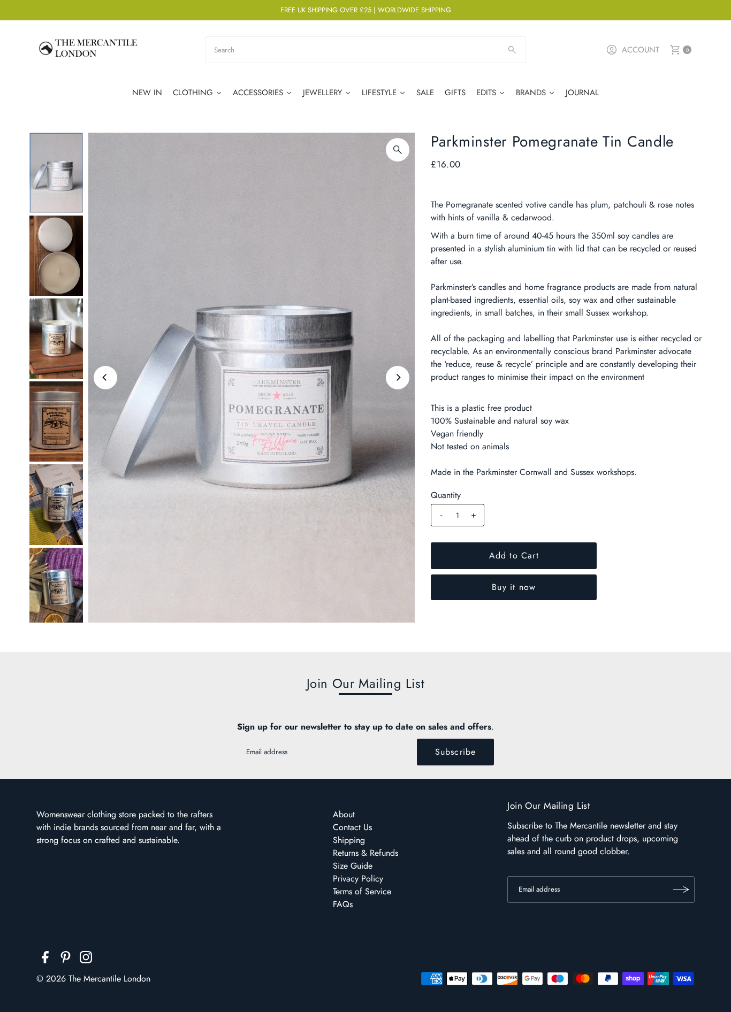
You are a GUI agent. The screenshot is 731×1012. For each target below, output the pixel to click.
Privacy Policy (358, 878)
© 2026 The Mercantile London (93, 978)
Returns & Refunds (365, 853)
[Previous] (105, 377)
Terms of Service (362, 891)
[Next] (397, 377)
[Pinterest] (65, 959)
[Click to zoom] (397, 150)
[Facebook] (45, 959)
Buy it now (514, 587)
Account (640, 50)
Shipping (349, 840)
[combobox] (365, 49)
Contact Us (352, 827)
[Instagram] (86, 959)
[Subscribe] (681, 889)
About (344, 814)
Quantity (446, 495)
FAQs (343, 904)
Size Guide (352, 866)
